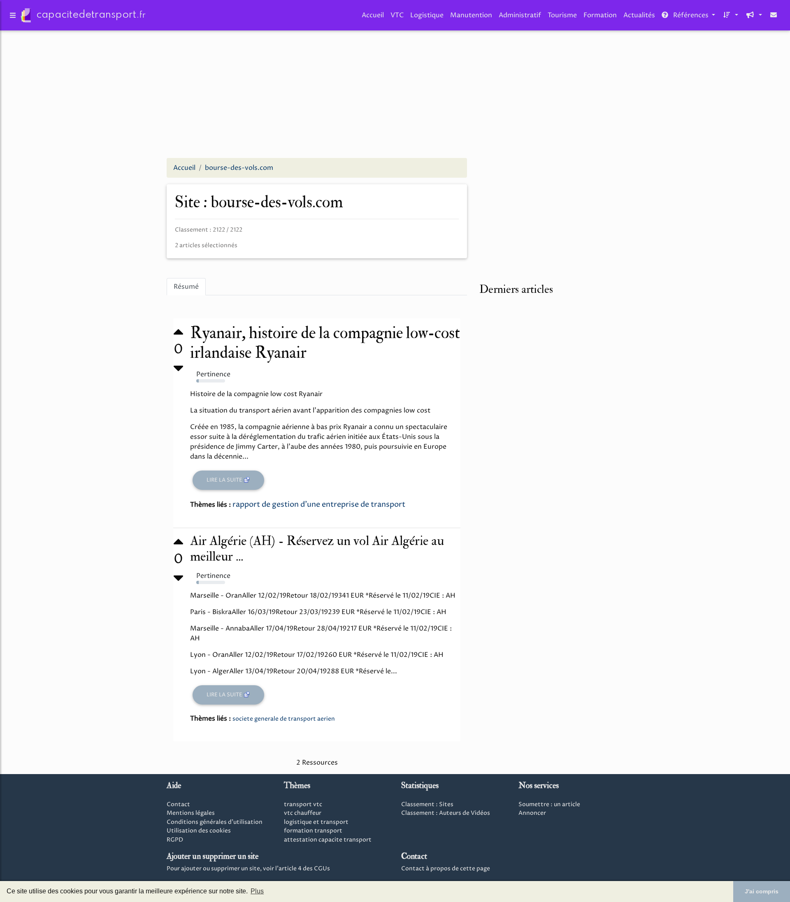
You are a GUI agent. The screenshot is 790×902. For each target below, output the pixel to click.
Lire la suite (225, 480)
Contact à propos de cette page (445, 869)
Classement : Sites (427, 804)
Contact (178, 804)
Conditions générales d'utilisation (215, 822)
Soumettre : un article (549, 804)
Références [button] (691, 15)
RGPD (175, 840)
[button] (729, 15)
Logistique (427, 15)
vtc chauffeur (302, 813)
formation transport (313, 831)
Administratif (520, 15)
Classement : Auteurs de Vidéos (445, 813)
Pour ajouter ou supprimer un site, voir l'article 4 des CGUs (248, 869)
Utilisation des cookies (199, 831)
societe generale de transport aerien (283, 719)
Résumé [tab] (186, 286)
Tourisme (562, 15)
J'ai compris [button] (761, 891)
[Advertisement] (395, 93)
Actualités (639, 15)
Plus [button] (257, 891)
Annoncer (532, 813)
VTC (397, 15)
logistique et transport (316, 822)
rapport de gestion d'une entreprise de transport (318, 504)
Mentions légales (191, 813)
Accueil (373, 15)
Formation (600, 15)
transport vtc (303, 804)
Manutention (471, 15)
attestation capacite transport (328, 840)
